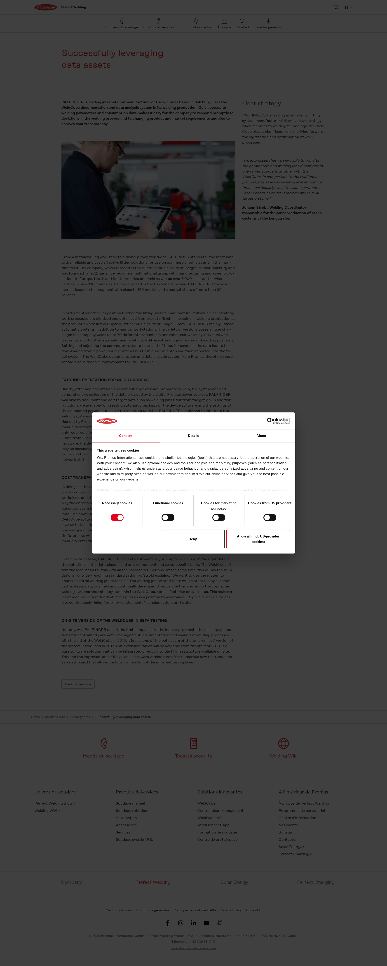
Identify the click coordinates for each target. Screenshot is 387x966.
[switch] (168, 517)
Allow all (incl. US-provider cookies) (258, 539)
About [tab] (261, 436)
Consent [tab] (126, 436)
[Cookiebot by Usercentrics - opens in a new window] (270, 421)
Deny (193, 539)
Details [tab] (193, 436)
